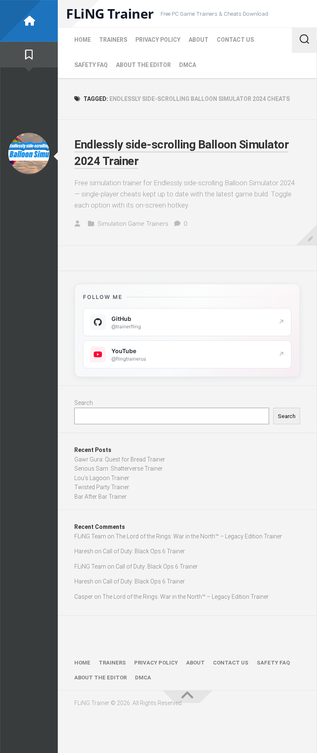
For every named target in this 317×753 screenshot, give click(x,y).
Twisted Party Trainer (101, 487)
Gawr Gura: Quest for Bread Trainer (119, 459)
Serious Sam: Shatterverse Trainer (118, 468)
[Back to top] (187, 697)
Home (82, 39)
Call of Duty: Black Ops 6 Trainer (144, 551)
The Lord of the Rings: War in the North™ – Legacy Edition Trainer (199, 536)
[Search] (304, 40)
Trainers (113, 39)
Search (83, 402)
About (198, 39)
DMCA (187, 65)
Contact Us (235, 39)
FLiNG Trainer (110, 14)
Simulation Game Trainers (132, 223)
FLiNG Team (90, 536)
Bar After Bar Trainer (100, 496)
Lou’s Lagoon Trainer (101, 478)
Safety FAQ (91, 65)
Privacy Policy (157, 39)
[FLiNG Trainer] (29, 21)
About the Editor (143, 65)
